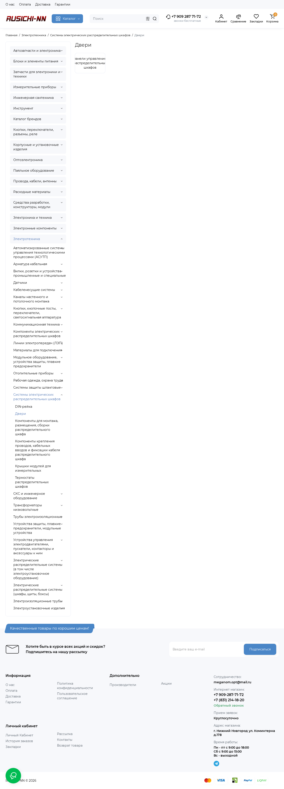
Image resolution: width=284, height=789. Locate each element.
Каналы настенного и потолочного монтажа (31, 299)
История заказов (19, 741)
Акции (166, 684)
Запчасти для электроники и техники (36, 74)
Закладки (13, 747)
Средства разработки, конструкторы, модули (31, 205)
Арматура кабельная (30, 264)
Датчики (20, 283)
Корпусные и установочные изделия (36, 147)
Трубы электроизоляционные (37, 517)
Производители (123, 685)
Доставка (42, 4)
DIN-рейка (23, 407)
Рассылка (65, 734)
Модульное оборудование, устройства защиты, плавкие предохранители (37, 361)
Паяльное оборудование (33, 171)
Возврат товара (70, 745)
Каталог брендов (27, 119)
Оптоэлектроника (28, 160)
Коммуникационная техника (36, 324)
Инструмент (23, 108)
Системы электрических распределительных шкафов (37, 397)
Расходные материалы (31, 192)
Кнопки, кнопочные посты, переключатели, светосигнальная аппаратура (37, 312)
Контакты (64, 740)
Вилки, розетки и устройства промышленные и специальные (39, 273)
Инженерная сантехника (33, 98)
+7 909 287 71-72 (186, 16)
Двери (20, 414)
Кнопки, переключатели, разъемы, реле (33, 132)
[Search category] (147, 18)
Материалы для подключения (37, 350)
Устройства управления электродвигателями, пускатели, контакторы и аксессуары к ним (33, 546)
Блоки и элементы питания (35, 61)
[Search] (154, 18)
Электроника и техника (32, 218)
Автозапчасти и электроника (37, 51)
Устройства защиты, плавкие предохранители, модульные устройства (37, 528)
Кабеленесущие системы (34, 290)
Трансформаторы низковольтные (27, 507)
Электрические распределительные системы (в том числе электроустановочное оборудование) (37, 569)
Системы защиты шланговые (37, 388)
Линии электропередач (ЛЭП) (38, 343)
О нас (10, 4)
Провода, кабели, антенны (35, 181)
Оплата (25, 4)
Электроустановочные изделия (39, 608)
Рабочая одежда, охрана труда (38, 380)
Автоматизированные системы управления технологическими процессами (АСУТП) (39, 252)
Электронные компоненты (35, 228)
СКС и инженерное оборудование (29, 496)
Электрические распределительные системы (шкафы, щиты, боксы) (37, 589)
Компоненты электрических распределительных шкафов (37, 334)
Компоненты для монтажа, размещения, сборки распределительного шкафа (36, 427)
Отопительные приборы (33, 373)
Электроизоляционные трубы (37, 601)
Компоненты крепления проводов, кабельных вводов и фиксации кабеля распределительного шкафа (37, 450)
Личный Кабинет (19, 735)
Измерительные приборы (34, 87)
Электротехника (26, 239)
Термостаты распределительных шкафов (32, 482)
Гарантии (62, 4)
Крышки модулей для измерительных (33, 468)
